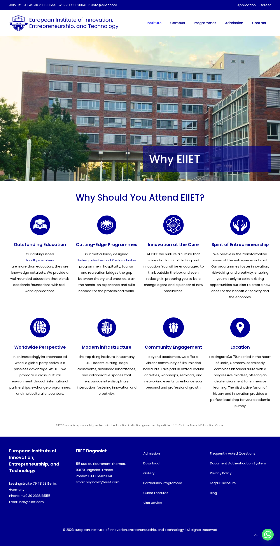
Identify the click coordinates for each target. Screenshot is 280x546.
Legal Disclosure (223, 483)
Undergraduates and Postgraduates (106, 260)
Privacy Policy (220, 473)
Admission (151, 453)
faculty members (40, 260)
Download (151, 463)
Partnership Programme (162, 483)
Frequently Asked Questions (232, 453)
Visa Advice (152, 502)
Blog (213, 493)
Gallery (148, 473)
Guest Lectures (155, 493)
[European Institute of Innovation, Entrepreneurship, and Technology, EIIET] (64, 23)
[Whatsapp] (268, 535)
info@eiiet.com (104, 5)
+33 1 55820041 (74, 5)
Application (246, 5)
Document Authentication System (238, 463)
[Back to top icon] (255, 535)
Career (265, 5)
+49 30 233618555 (41, 5)
